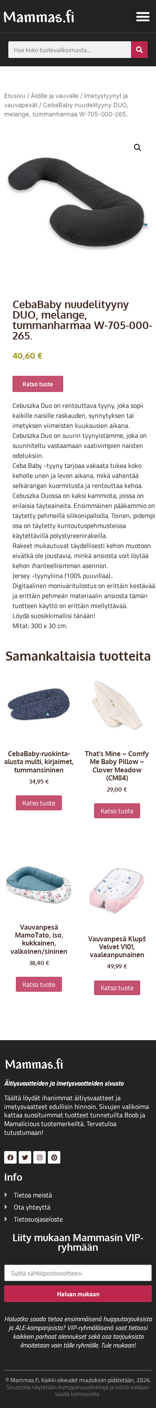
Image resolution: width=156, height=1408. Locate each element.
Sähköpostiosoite (28, 1260)
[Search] (139, 49)
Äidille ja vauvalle (55, 96)
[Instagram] (39, 1157)
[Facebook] (10, 1157)
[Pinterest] (54, 1157)
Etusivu (14, 96)
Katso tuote (38, 803)
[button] (143, 16)
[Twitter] (25, 1157)
